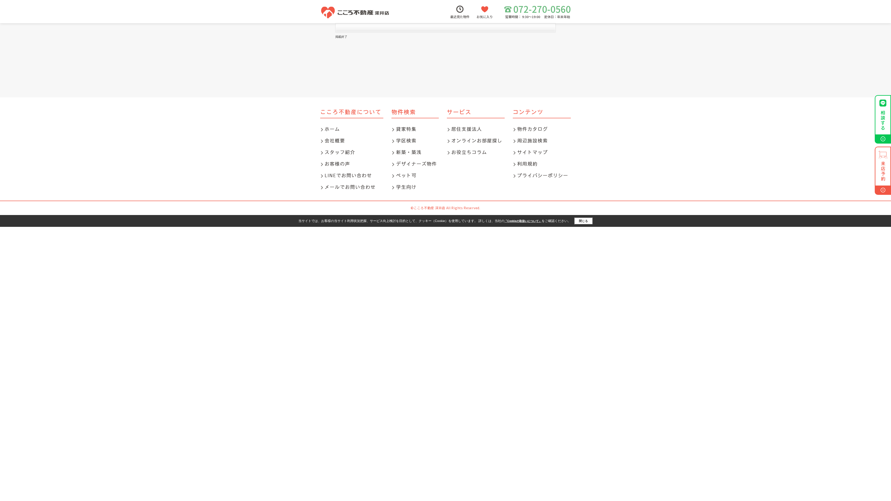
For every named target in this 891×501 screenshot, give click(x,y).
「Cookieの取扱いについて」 (523, 221)
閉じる (583, 221)
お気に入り (485, 16)
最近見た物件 (460, 16)
